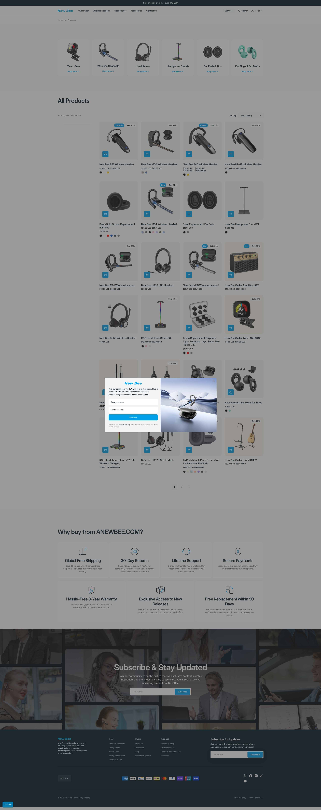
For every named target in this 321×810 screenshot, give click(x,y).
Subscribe (133, 417)
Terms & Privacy (124, 424)
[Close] (214, 381)
